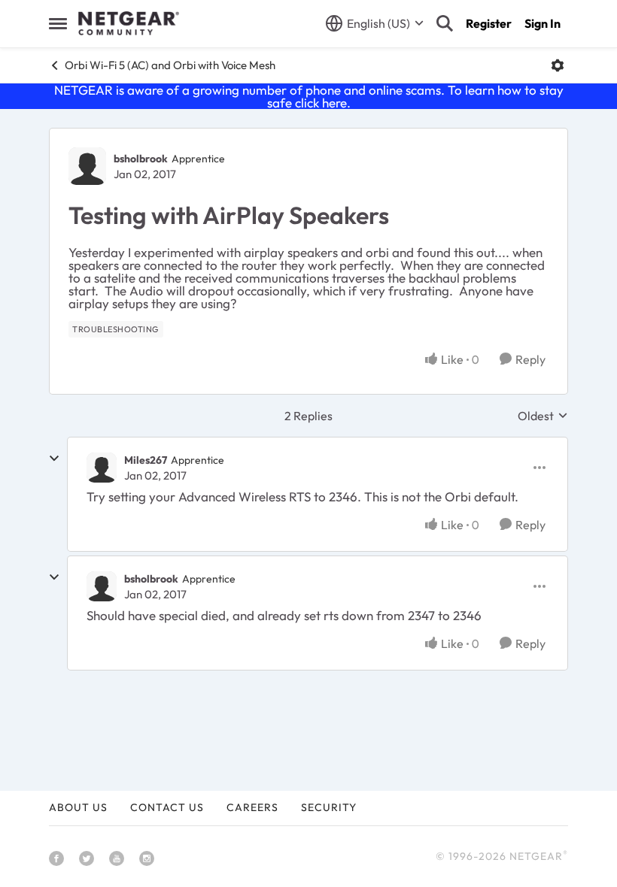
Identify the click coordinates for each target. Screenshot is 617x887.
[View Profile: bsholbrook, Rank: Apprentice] (87, 166)
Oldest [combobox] (543, 416)
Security (329, 807)
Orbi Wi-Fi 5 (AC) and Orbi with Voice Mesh (170, 65)
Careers (252, 807)
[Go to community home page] (128, 23)
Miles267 (145, 460)
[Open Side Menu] (57, 23)
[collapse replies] (54, 459)
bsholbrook (141, 158)
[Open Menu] (557, 65)
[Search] (445, 23)
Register (489, 23)
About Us (78, 807)
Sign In (542, 23)
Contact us (167, 807)
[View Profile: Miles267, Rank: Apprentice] (102, 468)
